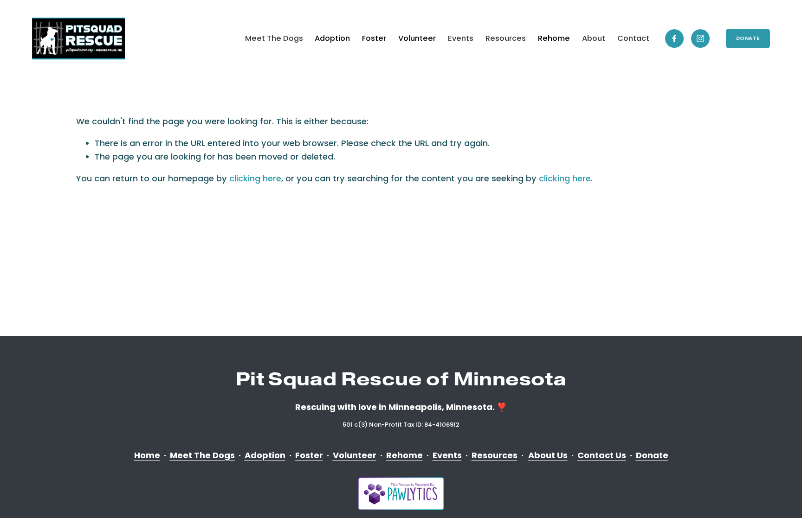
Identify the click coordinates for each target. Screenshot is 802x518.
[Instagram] (700, 38)
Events (460, 38)
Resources (505, 38)
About (593, 38)
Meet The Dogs (274, 38)
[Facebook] (674, 38)
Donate (748, 38)
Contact (633, 38)
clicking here (255, 178)
